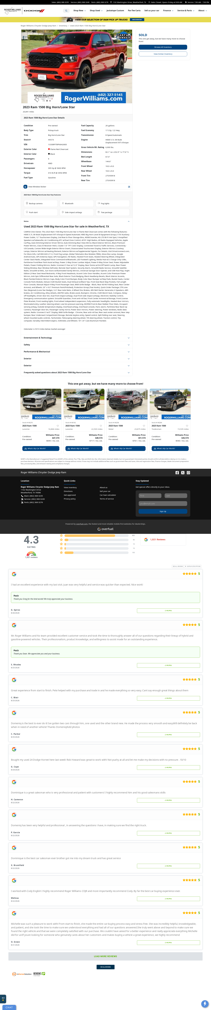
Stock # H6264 (157, 422)
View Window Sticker (37, 186)
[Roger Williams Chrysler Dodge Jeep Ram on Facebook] (176, 472)
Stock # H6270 (27, 422)
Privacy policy (70, 499)
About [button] (201, 10)
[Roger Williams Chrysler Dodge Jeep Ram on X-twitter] (182, 472)
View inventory (70, 487)
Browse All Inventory (163, 47)
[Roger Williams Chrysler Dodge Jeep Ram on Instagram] (187, 472)
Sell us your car (151, 10)
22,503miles (96, 429)
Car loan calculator (108, 495)
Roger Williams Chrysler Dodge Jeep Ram (38, 25)
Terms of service (107, 499)
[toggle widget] (205, 1004)
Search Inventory (66, 11)
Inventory (63, 25)
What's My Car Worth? (37, 448)
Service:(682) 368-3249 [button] (34, 499)
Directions (68, 491)
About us (103, 487)
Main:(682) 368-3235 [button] (33, 496)
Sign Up (163, 511)
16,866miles (53, 429)
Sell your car (105, 491)
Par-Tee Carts (134, 10)
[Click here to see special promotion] (105, 19)
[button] (128, 2)
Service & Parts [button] (184, 10)
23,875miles (140, 429)
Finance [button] (167, 10)
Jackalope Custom (115, 10)
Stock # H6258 (114, 422)
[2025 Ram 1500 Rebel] (127, 404)
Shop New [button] (78, 10)
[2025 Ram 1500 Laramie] (40, 404)
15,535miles (183, 429)
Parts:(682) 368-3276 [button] (33, 502)
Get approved (70, 495)
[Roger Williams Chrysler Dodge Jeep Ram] (24, 11)
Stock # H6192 (70, 422)
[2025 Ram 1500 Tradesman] (170, 404)
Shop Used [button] (95, 10)
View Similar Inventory (163, 54)
